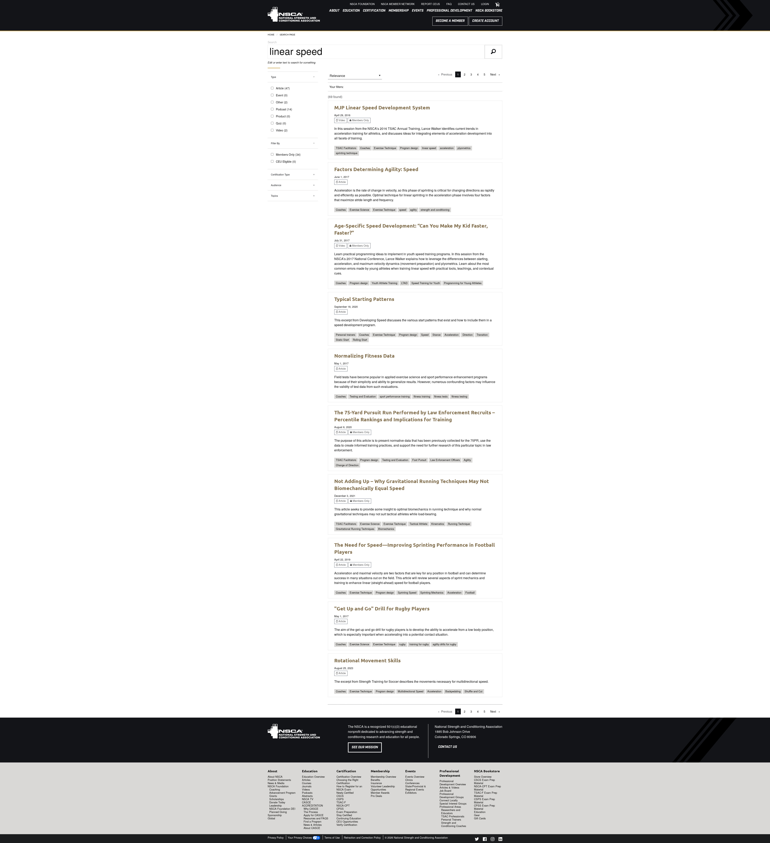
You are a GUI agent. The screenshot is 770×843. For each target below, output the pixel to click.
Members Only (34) (288, 154)
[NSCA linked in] (500, 839)
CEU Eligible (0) (286, 161)
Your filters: (336, 87)
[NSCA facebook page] (485, 839)
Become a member (450, 21)
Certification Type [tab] (280, 174)
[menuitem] (332, 10)
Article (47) (283, 88)
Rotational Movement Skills (367, 660)
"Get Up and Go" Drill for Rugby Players (382, 608)
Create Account (485, 21)
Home (271, 34)
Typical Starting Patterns (364, 299)
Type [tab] (273, 77)
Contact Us (447, 747)
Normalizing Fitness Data (364, 355)
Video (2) (282, 130)
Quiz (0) (281, 123)
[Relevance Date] (355, 77)
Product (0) (283, 116)
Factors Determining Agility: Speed (376, 169)
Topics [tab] (274, 195)
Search (272, 42)
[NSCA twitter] (477, 839)
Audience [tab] (276, 185)
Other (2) (282, 102)
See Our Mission (365, 747)
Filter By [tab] (275, 143)
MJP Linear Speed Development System (382, 107)
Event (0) (282, 95)
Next (496, 74)
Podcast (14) (284, 109)
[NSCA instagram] (492, 839)
